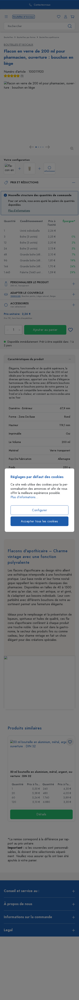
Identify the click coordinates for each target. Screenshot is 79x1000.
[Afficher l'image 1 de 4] (36, 147)
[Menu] (6, 16)
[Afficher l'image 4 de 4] (43, 147)
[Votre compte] (64, 17)
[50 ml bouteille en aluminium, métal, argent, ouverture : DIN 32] (41, 753)
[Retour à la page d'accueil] (23, 16)
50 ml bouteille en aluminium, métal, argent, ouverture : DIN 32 (41, 774)
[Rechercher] (70, 26)
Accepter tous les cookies (39, 521)
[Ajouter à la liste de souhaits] (70, 330)
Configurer (39, 510)
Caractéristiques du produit (26, 359)
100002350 (15, 296)
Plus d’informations (19, 210)
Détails (41, 814)
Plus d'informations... (24, 497)
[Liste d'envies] (57, 17)
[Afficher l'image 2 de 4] (38, 147)
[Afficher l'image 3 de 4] (40, 147)
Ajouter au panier (45, 330)
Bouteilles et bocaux (18, 45)
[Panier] (71, 17)
